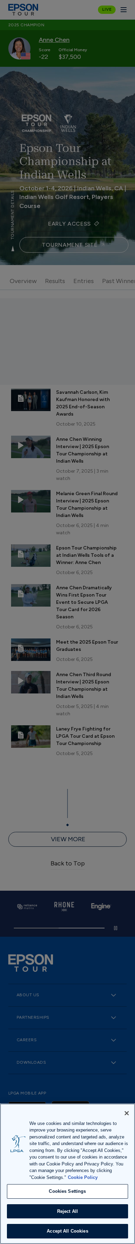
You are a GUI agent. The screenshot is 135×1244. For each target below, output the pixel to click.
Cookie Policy (83, 1177)
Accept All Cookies (67, 1231)
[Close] (126, 1113)
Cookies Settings (67, 1191)
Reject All (67, 1211)
